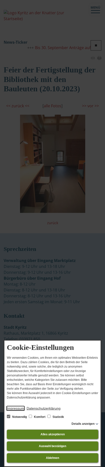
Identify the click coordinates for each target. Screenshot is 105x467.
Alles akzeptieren (53, 434)
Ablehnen (52, 458)
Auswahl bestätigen (52, 446)
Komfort (39, 417)
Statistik (58, 417)
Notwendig (19, 417)
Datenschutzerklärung (44, 408)
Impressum (15, 408)
